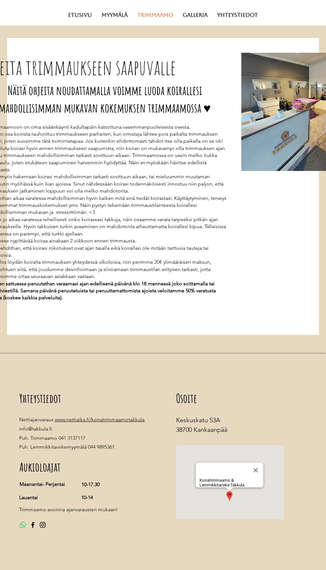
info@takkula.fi (35, 429)
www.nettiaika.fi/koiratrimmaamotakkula (100, 420)
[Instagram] (42, 525)
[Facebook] (33, 525)
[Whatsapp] (23, 525)
